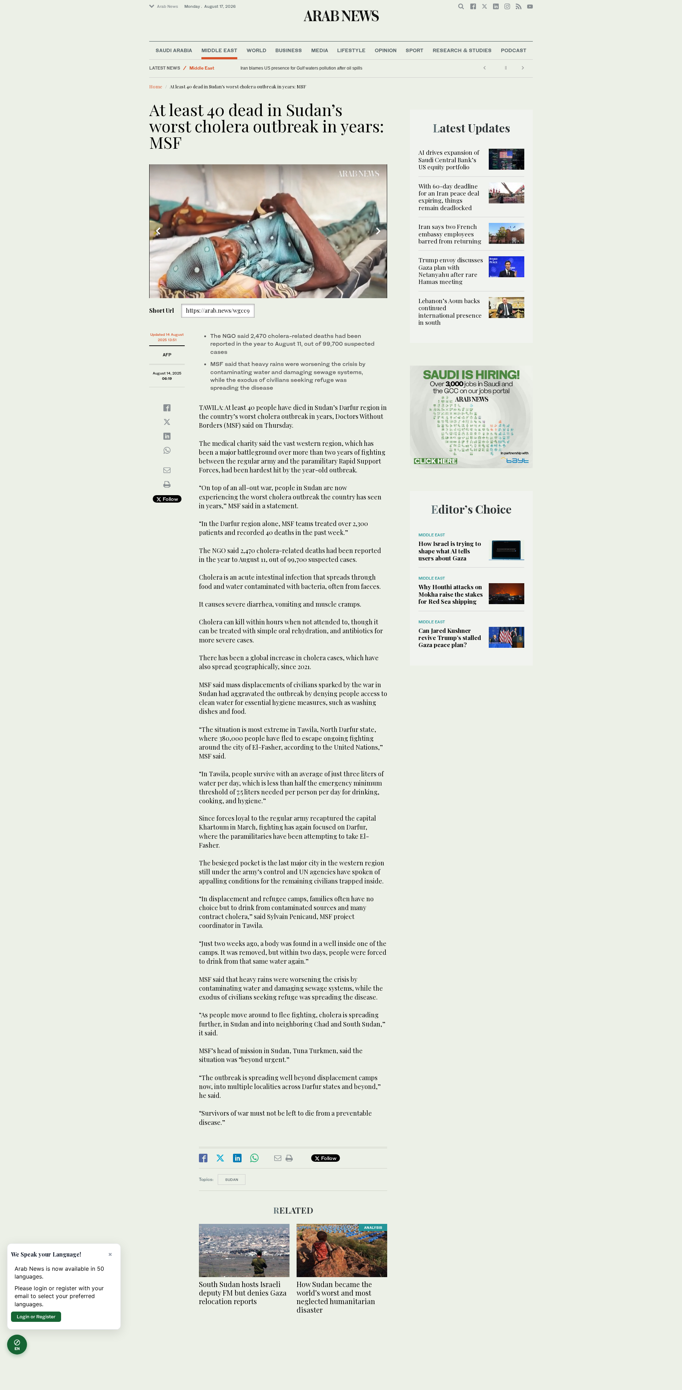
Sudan (231, 1179)
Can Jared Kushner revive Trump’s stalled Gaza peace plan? (449, 637)
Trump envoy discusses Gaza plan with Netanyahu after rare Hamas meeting (450, 270)
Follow (169, 499)
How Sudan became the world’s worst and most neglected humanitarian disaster (336, 1296)
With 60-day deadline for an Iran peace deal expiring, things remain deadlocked (448, 197)
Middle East (219, 50)
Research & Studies (462, 50)
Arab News (167, 6)
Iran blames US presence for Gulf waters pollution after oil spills (301, 68)
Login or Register (36, 1316)
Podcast (513, 50)
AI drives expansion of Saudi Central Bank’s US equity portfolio (448, 159)
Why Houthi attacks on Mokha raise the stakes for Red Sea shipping (450, 594)
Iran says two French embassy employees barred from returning (449, 234)
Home (155, 86)
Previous (158, 231)
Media (319, 50)
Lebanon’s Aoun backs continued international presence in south (450, 311)
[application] (268, 231)
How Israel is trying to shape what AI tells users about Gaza (449, 551)
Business (288, 50)
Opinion (386, 50)
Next (378, 231)
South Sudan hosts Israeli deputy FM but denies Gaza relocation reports (243, 1292)
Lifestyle (351, 50)
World (256, 50)
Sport (414, 50)
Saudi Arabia (174, 50)
